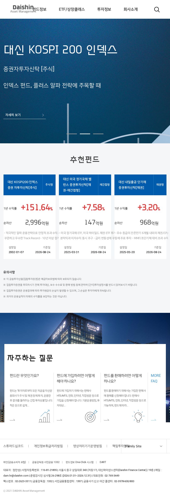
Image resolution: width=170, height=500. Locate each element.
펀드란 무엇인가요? (24, 375)
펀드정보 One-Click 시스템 (80, 462)
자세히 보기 (13, 115)
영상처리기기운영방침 (87, 446)
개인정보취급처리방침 (48, 446)
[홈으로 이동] (23, 9)
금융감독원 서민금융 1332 (46, 462)
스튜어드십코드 (13, 446)
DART (103, 462)
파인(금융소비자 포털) (14, 462)
